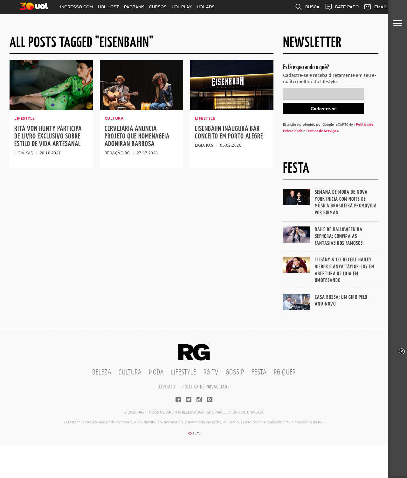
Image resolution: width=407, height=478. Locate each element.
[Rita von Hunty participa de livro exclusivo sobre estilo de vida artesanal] (51, 108)
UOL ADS (206, 6)
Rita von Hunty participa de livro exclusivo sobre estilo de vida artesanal (48, 136)
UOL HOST (108, 6)
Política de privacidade (206, 387)
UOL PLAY (182, 6)
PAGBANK (134, 6)
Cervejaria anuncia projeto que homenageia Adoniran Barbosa (137, 136)
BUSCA (312, 6)
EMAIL (380, 6)
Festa (259, 372)
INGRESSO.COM (76, 6)
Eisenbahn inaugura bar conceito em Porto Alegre (229, 132)
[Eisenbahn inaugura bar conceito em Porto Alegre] (231, 108)
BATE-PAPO (347, 6)
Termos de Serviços (322, 130)
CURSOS (158, 6)
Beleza (101, 372)
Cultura (130, 372)
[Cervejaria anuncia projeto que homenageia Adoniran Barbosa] (141, 108)
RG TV (211, 372)
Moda (156, 372)
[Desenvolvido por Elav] (194, 435)
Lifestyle (183, 372)
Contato (167, 387)
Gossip (235, 372)
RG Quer (285, 372)
